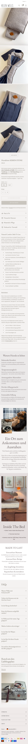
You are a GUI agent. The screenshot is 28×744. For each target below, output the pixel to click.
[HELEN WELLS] (7, 5)
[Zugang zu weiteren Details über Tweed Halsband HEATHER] (21, 685)
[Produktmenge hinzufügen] (7, 192)
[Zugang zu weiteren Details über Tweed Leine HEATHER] (14, 688)
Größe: (4, 182)
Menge (2, 189)
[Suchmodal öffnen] (19, 5)
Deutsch (2, 729)
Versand (11, 207)
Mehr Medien (14, 155)
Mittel (4, 185)
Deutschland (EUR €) (12, 729)
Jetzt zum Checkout (14, 202)
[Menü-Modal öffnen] (25, 5)
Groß (10, 185)
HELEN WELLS (12, 731)
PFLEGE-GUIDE (8, 341)
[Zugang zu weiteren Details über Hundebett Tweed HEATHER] (10, 693)
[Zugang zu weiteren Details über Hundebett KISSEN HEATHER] (16, 690)
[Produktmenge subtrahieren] (2, 192)
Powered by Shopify (4, 734)
